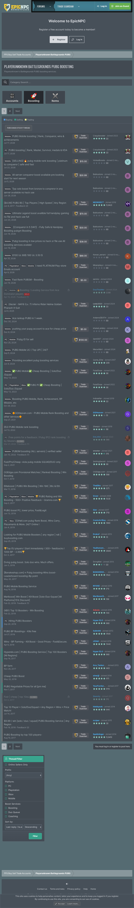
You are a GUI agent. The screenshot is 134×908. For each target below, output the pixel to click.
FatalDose (97, 370)
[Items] (55, 105)
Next (18, 111)
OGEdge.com (99, 472)
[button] (51, 6)
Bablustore (98, 174)
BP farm (8, 665)
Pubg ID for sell (25, 339)
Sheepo (96, 426)
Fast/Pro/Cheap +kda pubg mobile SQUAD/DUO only (32, 461)
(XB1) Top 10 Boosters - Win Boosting (24, 610)
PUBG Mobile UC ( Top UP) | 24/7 (30, 349)
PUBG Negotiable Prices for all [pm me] (25, 686)
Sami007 (97, 339)
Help (85, 889)
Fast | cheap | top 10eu (16, 696)
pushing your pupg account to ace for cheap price (39, 328)
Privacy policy (73, 889)
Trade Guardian (65, 6)
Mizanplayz (98, 265)
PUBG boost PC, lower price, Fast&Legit (25, 510)
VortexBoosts (99, 160)
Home (93, 889)
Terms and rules (57, 889)
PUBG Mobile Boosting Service (20, 586)
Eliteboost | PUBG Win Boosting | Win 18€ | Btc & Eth (32, 486)
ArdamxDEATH (99, 318)
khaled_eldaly (99, 328)
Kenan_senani (99, 255)
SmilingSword (99, 461)
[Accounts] (12, 105)
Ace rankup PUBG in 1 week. (27, 318)
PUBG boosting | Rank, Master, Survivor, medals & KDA (38, 150)
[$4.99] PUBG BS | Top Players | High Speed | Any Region (35, 202)
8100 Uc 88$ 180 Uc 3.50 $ (27, 255)
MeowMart (98, 349)
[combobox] (67, 82)
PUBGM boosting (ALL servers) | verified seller (37, 451)
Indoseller (97, 398)
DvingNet (97, 562)
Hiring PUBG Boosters (20, 620)
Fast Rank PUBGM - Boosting (27, 279)
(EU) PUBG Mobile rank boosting (21, 427)
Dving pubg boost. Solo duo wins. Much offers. (29, 562)
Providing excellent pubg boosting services (35, 360)
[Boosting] (34, 105)
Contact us (42, 889)
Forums (41, 6)
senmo (96, 279)
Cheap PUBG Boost (14, 676)
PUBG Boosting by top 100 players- (23, 734)
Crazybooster (99, 136)
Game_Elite (98, 360)
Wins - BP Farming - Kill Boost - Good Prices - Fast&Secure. (35, 641)
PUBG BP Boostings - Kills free (20, 631)
